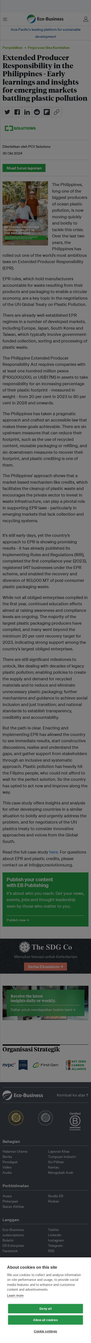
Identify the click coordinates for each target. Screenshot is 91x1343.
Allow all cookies (45, 1320)
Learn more (15, 1295)
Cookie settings (45, 1331)
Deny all (45, 1309)
